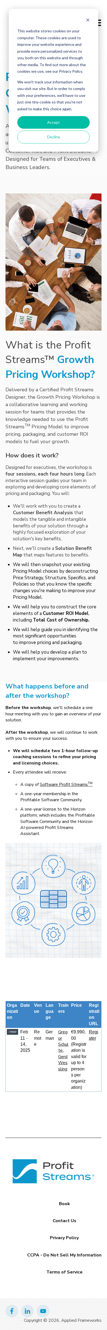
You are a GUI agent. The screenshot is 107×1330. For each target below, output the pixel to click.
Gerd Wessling (62, 1063)
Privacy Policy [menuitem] (64, 1238)
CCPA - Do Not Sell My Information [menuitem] (64, 1255)
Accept (53, 122)
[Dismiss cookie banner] (88, 20)
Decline (53, 136)
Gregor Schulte (63, 1041)
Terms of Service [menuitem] (64, 1272)
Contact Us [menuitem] (64, 1221)
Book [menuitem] (64, 1204)
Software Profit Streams (66, 784)
